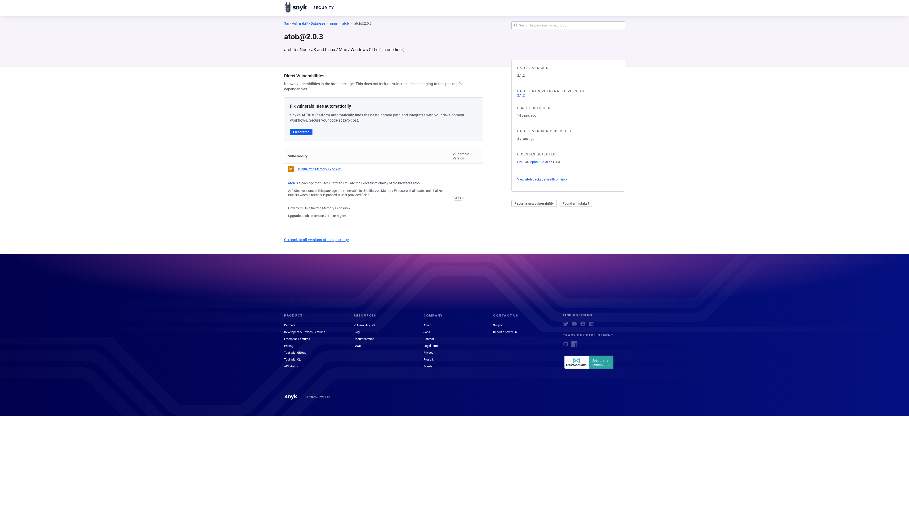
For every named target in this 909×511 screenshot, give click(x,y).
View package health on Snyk (542, 179)
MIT (521, 162)
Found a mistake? (576, 203)
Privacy (428, 352)
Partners (289, 325)
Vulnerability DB (364, 325)
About (427, 325)
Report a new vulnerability (534, 203)
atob (345, 23)
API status (291, 366)
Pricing (288, 346)
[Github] (566, 345)
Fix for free (301, 132)
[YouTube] (574, 325)
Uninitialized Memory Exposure (319, 169)
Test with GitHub (295, 352)
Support (498, 325)
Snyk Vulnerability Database (304, 23)
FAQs (357, 346)
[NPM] (574, 345)
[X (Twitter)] (566, 325)
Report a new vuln (505, 332)
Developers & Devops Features (304, 332)
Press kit (429, 359)
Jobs (426, 332)
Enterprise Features (297, 339)
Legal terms (431, 346)
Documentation (364, 339)
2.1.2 (521, 95)
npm (333, 23)
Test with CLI (293, 359)
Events (427, 366)
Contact (428, 339)
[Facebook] (583, 325)
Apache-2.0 (538, 162)
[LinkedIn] (591, 325)
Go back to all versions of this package (316, 240)
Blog (357, 332)
